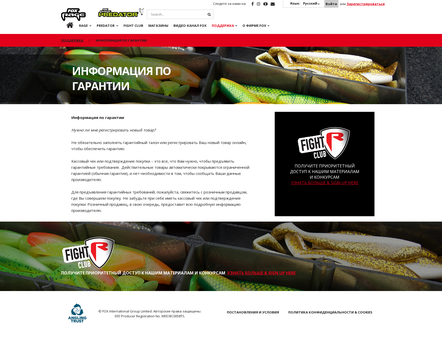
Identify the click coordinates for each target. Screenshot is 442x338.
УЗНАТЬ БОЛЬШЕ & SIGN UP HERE (324, 183)
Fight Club (133, 25)
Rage (66, 11)
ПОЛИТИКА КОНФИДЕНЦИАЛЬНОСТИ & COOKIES (330, 312)
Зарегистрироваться (366, 4)
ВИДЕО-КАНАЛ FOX (190, 25)
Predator (106, 11)
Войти (331, 4)
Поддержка (223, 25)
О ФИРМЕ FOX (254, 25)
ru (66, 25)
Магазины (158, 25)
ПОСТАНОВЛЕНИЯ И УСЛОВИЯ (253, 312)
